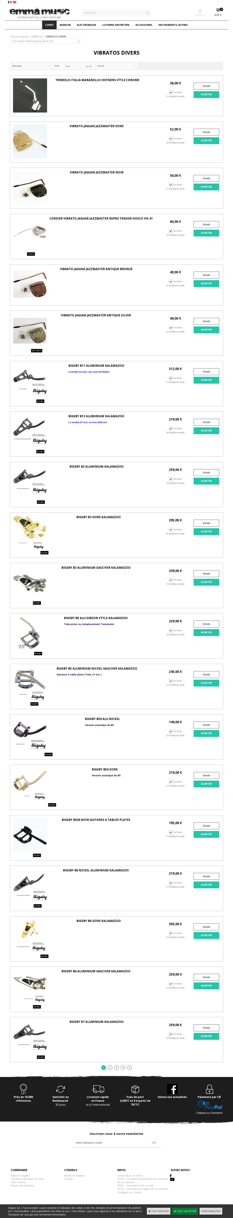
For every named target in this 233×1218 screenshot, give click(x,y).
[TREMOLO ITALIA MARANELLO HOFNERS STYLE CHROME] (30, 111)
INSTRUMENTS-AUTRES (173, 24)
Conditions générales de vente (27, 1178)
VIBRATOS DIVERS (56, 36)
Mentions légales (20, 1175)
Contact (68, 1178)
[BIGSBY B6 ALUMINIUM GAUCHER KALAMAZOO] (30, 1002)
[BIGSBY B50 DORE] (30, 801)
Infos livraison (18, 1182)
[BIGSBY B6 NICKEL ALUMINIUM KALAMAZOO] (30, 902)
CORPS (49, 24)
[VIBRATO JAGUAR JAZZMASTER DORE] (30, 157)
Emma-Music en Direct (130, 1175)
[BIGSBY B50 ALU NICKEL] (30, 750)
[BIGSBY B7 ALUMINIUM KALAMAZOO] (30, 1053)
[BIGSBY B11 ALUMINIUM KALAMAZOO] (30, 397)
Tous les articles (19, 36)
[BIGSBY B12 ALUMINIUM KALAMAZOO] (30, 447)
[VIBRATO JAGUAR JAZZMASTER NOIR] (30, 204)
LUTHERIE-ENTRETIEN (115, 24)
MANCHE (65, 24)
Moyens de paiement (22, 1185)
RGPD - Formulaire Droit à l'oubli (135, 1185)
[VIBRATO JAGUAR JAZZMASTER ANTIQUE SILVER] (30, 346)
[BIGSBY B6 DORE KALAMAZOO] (30, 952)
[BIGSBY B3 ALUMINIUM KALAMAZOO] (30, 498)
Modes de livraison (74, 1175)
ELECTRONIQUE (86, 24)
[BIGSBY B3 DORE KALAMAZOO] (30, 548)
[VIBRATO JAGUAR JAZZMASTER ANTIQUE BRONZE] (30, 300)
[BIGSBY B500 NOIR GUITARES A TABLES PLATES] (30, 851)
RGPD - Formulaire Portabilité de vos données (142, 1189)
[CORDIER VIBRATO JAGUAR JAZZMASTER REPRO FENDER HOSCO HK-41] (30, 250)
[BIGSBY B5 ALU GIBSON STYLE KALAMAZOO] (30, 649)
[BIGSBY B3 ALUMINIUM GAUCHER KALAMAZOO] (30, 599)
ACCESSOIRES (143, 24)
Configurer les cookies (129, 1192)
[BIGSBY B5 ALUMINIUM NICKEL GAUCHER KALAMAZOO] (30, 700)
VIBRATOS (37, 36)
